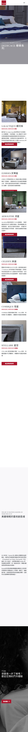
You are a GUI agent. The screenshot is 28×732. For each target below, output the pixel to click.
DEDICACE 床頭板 (13, 309)
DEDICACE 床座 (12, 264)
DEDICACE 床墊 (12, 129)
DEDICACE (4, 129)
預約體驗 (5, 701)
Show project (9, 144)
